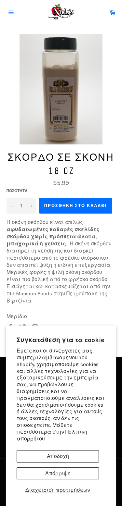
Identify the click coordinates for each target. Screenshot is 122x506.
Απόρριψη (58, 473)
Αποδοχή (58, 456)
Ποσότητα (17, 191)
